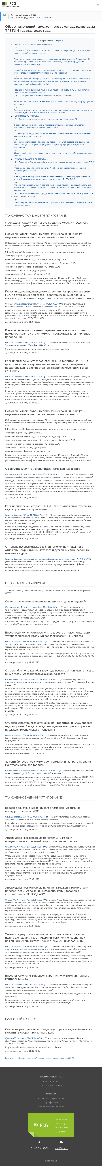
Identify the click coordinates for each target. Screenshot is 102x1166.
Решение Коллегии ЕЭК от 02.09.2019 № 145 (25, 816)
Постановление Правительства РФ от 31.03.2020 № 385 (31, 607)
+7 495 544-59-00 (39, 1148)
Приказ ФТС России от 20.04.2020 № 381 (23, 846)
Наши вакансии (44, 17)
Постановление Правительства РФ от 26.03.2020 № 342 (31, 474)
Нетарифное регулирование (51, 1098)
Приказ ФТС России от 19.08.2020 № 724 (23, 1038)
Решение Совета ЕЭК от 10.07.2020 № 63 (24, 984)
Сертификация (51, 1102)
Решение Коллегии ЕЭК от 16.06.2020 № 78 (24, 641)
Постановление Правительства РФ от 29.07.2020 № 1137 (32, 679)
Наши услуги (61, 1123)
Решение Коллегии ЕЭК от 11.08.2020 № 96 (24, 515)
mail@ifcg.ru (61, 1148)
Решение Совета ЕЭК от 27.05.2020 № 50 (24, 342)
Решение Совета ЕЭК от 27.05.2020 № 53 (24, 376)
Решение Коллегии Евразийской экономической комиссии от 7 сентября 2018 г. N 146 (45, 559)
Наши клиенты (61, 1127)
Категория (10, 1058)
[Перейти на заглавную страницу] (10, 5)
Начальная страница (51, 1081)
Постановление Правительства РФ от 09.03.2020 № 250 (31, 303)
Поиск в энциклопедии (51, 1085)
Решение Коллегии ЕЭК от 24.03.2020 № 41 (24, 735)
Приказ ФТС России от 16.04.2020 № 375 (23, 899)
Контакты (61, 1131)
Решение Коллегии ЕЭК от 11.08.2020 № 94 (24, 946)
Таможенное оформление (51, 1106)
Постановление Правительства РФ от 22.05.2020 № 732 (31, 770)
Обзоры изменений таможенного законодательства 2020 (46, 1058)
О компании (61, 1119)
